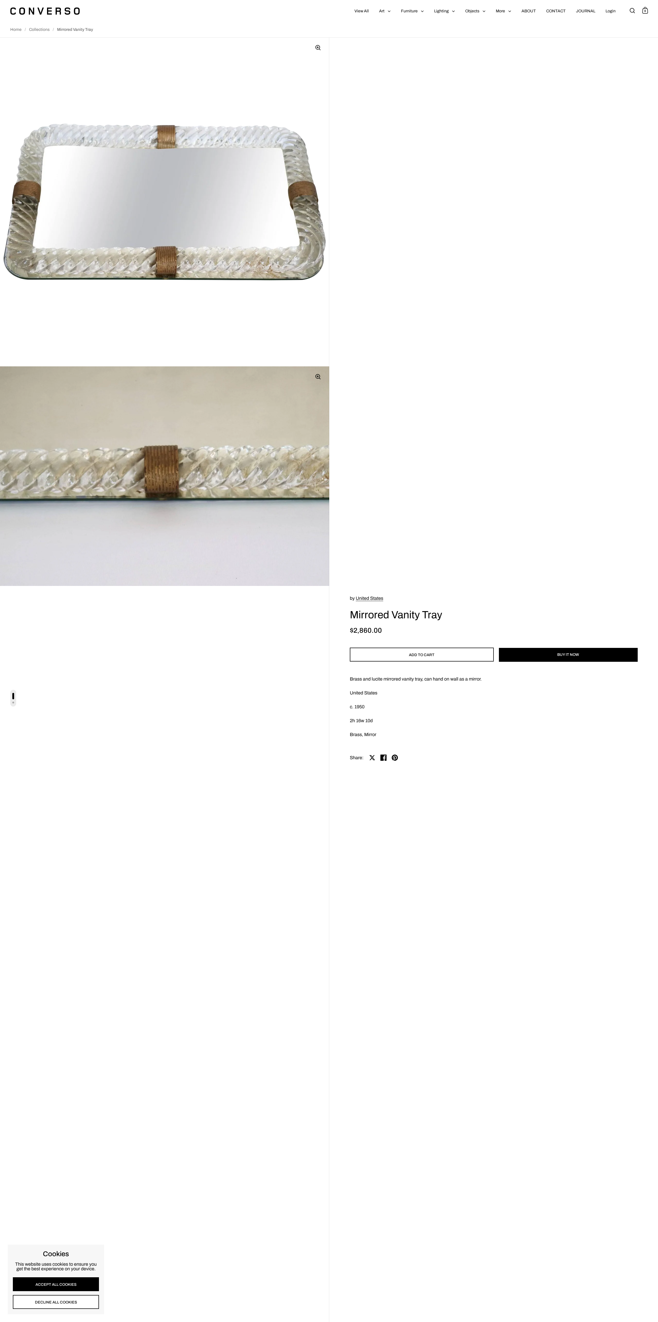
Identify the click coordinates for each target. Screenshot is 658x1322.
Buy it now (568, 655)
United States (369, 598)
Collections (39, 29)
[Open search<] (632, 10)
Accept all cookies (56, 1284)
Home (16, 29)
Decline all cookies (56, 1302)
